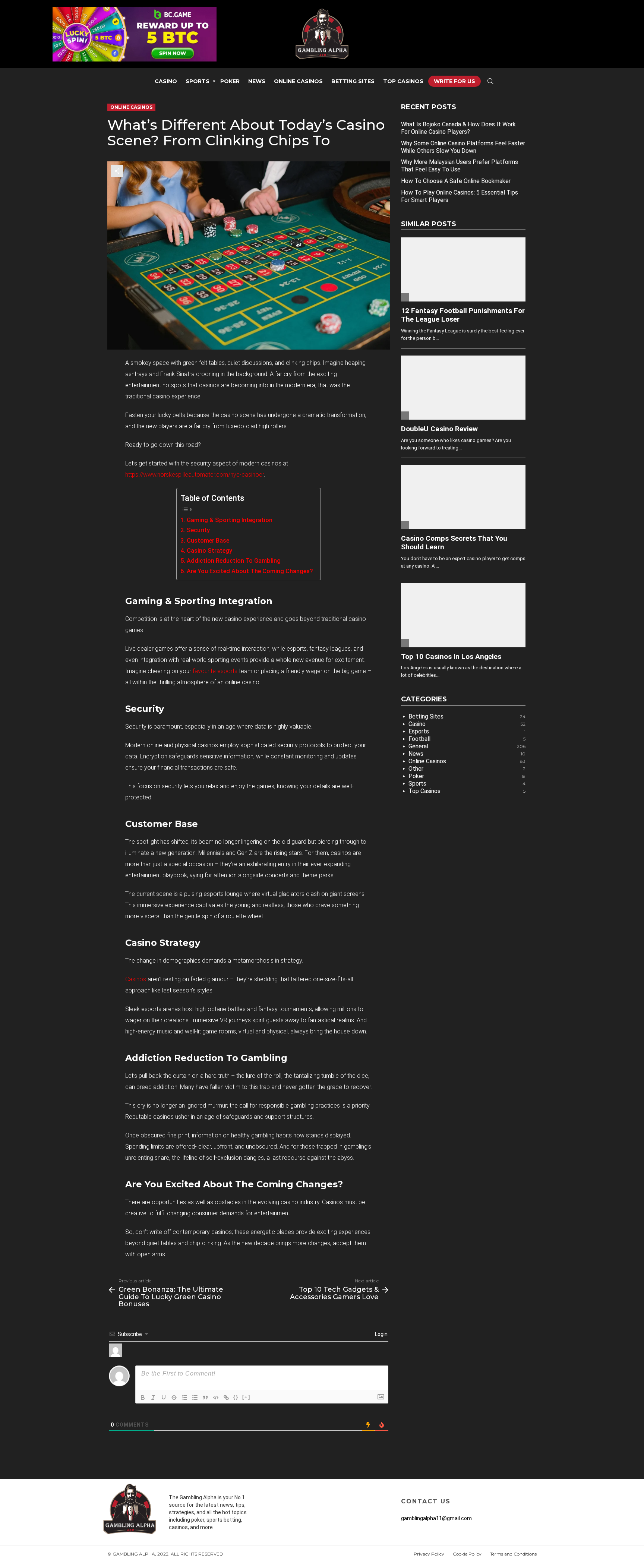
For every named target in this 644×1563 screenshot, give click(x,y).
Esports (466, 731)
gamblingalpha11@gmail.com (436, 1518)
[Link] (226, 1397)
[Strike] (174, 1397)
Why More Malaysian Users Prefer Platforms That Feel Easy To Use (459, 165)
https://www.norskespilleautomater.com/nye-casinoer (194, 474)
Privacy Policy (429, 1554)
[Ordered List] (184, 1397)
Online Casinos (298, 81)
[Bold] (143, 1397)
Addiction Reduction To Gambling (233, 560)
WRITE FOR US (454, 81)
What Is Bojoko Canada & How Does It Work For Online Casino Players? (458, 128)
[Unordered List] (195, 1397)
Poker (230, 81)
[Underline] (163, 1397)
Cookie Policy (467, 1554)
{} (236, 1397)
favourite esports (215, 671)
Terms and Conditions (513, 1554)
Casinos (135, 979)
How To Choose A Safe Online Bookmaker (456, 180)
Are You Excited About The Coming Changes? (250, 571)
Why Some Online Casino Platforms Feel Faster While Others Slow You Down (463, 147)
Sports (197, 81)
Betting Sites (353, 81)
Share (117, 171)
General (466, 746)
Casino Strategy (209, 550)
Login (381, 1334)
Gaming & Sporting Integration (229, 520)
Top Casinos (403, 81)
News (256, 81)
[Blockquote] (205, 1397)
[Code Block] (216, 1397)
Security (198, 530)
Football (466, 738)
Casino (166, 81)
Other (466, 768)
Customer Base (208, 540)
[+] (246, 1397)
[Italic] (153, 1397)
